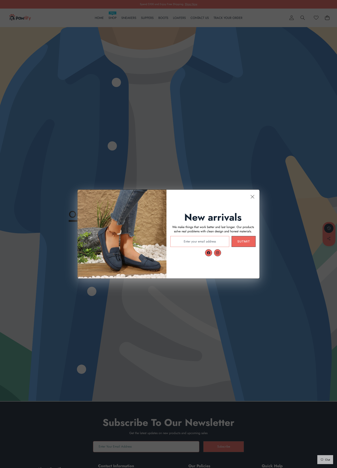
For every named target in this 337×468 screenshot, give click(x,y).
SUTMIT (243, 241)
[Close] (252, 196)
